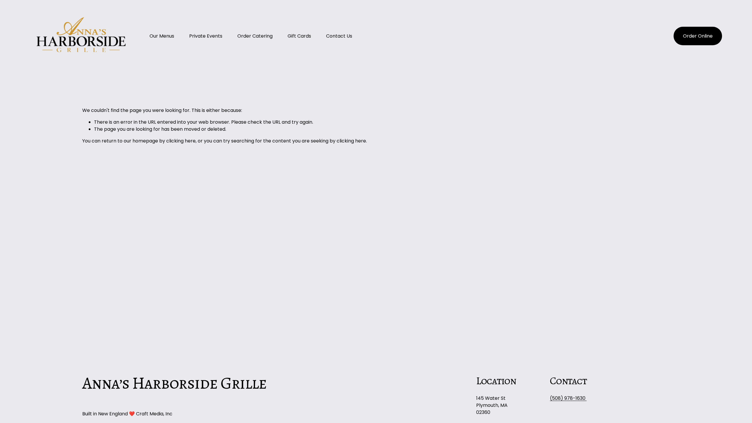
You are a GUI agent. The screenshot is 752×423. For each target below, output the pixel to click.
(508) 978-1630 (568, 398)
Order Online (698, 36)
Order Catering (255, 36)
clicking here (181, 140)
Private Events (205, 36)
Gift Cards (299, 36)
